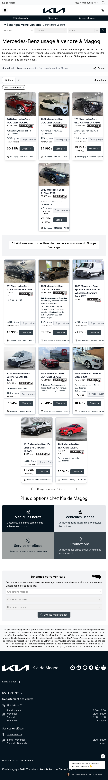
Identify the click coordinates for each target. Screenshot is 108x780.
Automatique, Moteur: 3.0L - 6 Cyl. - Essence (86, 132)
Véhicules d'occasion (16, 68)
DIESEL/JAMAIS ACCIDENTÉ (18, 388)
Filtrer (10, 80)
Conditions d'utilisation (91, 646)
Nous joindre (10, 693)
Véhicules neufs (20, 18)
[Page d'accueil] (15, 668)
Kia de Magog (8, 2)
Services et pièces (87, 18)
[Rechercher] (103, 2)
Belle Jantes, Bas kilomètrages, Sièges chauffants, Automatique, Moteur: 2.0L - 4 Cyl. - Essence (54, 388)
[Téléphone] (103, 10)
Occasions (53, 18)
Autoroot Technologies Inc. (63, 769)
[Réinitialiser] (19, 80)
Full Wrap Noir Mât (14, 300)
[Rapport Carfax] (26, 126)
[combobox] (7, 591)
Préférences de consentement (18, 760)
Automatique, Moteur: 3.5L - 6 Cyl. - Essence (69, 459)
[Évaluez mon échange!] (103, 30)
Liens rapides (9, 681)
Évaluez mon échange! (56, 614)
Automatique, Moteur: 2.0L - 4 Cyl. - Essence (19, 132)
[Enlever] (23, 87)
